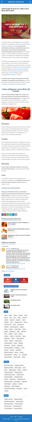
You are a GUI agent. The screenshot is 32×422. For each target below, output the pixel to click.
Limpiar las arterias (8, 343)
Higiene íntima (13, 379)
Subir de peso (7, 386)
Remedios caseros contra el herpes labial (19, 290)
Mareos (15, 343)
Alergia (10, 315)
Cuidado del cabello (8, 377)
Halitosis (12, 336)
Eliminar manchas (18, 403)
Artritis (25, 315)
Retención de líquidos (8, 352)
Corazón (25, 322)
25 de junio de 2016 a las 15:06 (15, 263)
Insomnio (11, 340)
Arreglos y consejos (8, 399)
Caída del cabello (12, 370)
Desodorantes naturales (9, 401)
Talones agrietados (15, 386)
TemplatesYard (13, 418)
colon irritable (14, 73)
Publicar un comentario (8, 271)
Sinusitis (21, 352)
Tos (19, 354)
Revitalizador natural (16, 300)
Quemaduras (18, 350)
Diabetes (22, 326)
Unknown (8, 248)
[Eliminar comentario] (24, 263)
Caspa (5, 370)
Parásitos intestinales (8, 347)
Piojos (23, 347)
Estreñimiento (12, 331)
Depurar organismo (14, 326)
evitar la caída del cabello (21, 69)
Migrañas (21, 343)
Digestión (11, 329)
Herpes (24, 336)
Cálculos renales (7, 324)
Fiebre (5, 333)
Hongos (13, 338)
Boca (15, 317)
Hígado (5, 340)
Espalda (6, 331)
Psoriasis (6, 350)
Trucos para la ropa (18, 408)
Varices (25, 388)
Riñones (16, 352)
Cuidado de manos (18, 372)
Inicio (2, 6)
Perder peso (17, 347)
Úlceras (23, 357)
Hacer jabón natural (15, 305)
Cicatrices (25, 370)
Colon (11, 322)
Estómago (23, 331)
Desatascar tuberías (18, 399)
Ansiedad (20, 315)
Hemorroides (18, 336)
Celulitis (19, 370)
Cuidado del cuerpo (18, 377)
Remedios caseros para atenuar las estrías (19, 295)
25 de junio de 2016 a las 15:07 (15, 269)
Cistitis (23, 320)
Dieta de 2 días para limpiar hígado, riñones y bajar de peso (19, 229)
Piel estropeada (7, 383)
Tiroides (15, 354)
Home (11, 416)
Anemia (15, 315)
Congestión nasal (18, 322)
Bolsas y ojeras (18, 367)
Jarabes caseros (18, 340)
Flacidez (6, 379)
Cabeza (19, 317)
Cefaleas (6, 320)
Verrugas (6, 390)
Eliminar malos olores (8, 403)
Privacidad (20, 416)
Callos (24, 367)
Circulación (18, 320)
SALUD (5, 6)
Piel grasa (15, 383)
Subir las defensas (8, 354)
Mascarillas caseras (8, 381)
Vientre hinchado (16, 357)
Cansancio (24, 317)
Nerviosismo (7, 345)
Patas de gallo (17, 381)
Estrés (18, 331)
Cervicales (12, 320)
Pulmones (12, 350)
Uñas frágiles (19, 388)
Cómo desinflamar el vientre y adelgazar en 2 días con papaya (18, 223)
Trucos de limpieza (8, 408)
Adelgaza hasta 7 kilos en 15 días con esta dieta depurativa (19, 236)
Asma (10, 317)
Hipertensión (7, 338)
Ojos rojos (13, 345)
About (15, 416)
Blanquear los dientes (8, 367)
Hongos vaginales (20, 338)
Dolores (24, 329)
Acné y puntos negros (8, 365)
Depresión (6, 326)
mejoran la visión (21, 84)
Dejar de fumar (21, 324)
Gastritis (20, 333)
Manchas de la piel (21, 379)
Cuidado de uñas (20, 374)
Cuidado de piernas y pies (9, 374)
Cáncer (14, 324)
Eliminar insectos (19, 401)
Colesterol (6, 322)
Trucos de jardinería (17, 406)
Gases (15, 333)
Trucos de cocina (7, 406)
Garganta (11, 333)
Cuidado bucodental (8, 372)
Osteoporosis (20, 345)
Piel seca (20, 383)
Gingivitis (6, 336)
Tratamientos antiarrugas (9, 388)
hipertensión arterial (20, 67)
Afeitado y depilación (19, 365)
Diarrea (5, 329)
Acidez (5, 315)
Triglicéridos (24, 354)
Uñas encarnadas (8, 357)
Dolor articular (18, 329)
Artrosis (6, 317)
